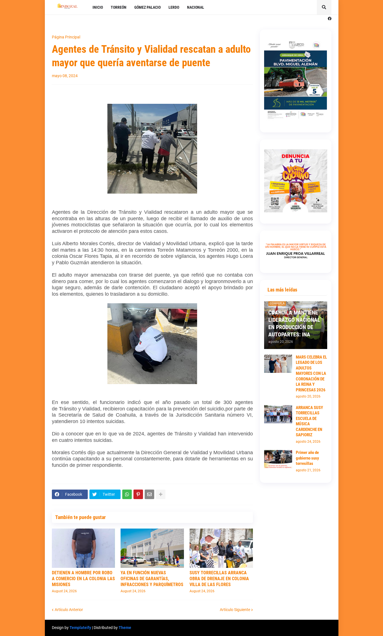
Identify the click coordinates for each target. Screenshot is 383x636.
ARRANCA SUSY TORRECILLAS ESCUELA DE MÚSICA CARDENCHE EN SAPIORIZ (309, 421)
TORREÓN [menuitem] (118, 7)
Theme (125, 627)
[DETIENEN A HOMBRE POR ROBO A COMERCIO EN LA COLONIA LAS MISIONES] (83, 548)
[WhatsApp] (127, 494)
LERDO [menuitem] (174, 7)
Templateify (80, 627)
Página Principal (66, 37)
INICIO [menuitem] (98, 7)
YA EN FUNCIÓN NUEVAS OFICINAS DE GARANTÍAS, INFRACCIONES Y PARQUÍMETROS (152, 578)
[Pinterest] (138, 494)
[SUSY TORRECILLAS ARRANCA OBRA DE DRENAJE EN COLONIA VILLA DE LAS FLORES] (221, 548)
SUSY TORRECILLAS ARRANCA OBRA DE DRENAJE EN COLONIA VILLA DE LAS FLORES (219, 578)
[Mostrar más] (160, 494)
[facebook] (329, 19)
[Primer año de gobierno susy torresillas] (278, 459)
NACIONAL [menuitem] (195, 7)
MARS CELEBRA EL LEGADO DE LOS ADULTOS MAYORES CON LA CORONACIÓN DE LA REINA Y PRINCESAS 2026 (311, 373)
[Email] (149, 494)
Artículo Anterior (69, 609)
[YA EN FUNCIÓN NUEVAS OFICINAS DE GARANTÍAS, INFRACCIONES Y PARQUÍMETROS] (152, 548)
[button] (324, 7)
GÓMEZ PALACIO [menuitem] (147, 7)
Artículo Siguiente (235, 609)
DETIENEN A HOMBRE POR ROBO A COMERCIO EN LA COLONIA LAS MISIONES (83, 578)
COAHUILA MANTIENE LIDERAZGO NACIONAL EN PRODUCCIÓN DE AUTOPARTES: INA (294, 323)
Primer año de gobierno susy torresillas (307, 458)
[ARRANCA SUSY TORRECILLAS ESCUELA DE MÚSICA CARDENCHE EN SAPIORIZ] (278, 414)
